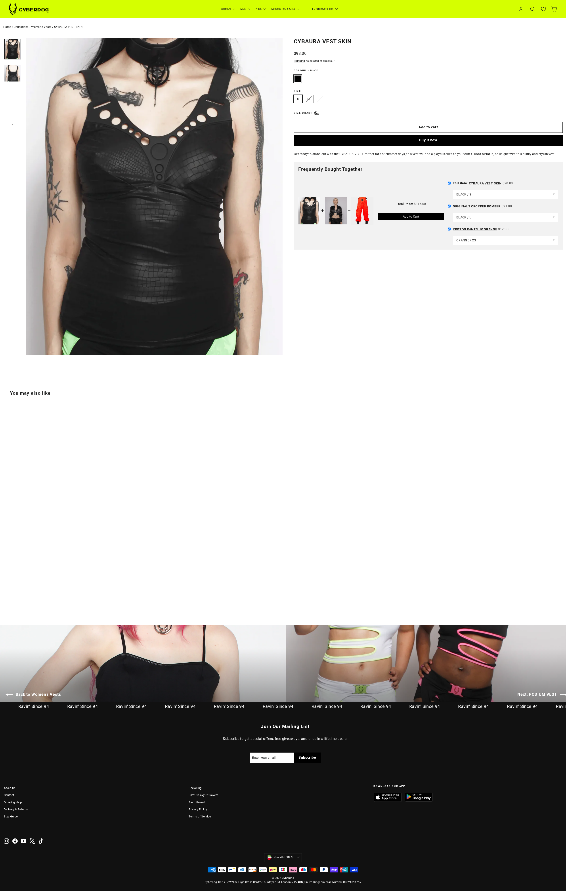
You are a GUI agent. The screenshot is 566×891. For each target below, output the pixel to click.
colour (306, 70)
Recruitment (197, 802)
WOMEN (226, 8)
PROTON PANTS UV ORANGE (475, 229)
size (297, 91)
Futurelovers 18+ (323, 8)
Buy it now (428, 140)
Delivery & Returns (16, 809)
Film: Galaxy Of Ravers (203, 795)
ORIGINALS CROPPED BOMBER (477, 206)
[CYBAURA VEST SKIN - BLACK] (6, 595)
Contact (9, 795)
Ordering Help (13, 802)
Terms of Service (200, 816)
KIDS (259, 8)
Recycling (195, 788)
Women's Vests (41, 26)
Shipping (299, 61)
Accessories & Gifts (283, 8)
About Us (10, 788)
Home (7, 26)
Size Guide (11, 816)
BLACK (298, 79)
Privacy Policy (198, 809)
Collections (21, 26)
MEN (243, 8)
